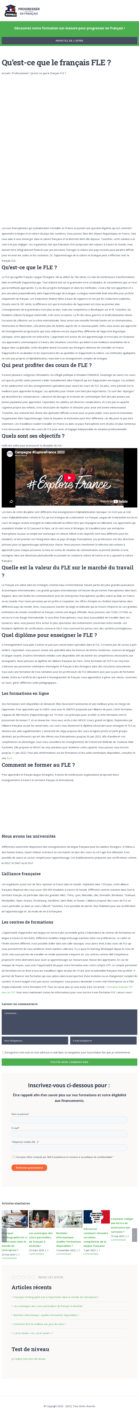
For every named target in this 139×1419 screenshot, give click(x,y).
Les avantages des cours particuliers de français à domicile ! (41, 1219)
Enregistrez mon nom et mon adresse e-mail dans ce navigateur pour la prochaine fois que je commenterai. (67, 1052)
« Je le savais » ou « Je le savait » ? (33, 1333)
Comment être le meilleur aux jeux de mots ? (40, 1324)
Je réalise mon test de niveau (28, 1358)
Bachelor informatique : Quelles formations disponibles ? (68, 1219)
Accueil (5, 73)
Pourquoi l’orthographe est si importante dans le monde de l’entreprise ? (14, 1219)
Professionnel (20, 73)
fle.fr (9, 758)
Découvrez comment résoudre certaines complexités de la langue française (96, 1217)
